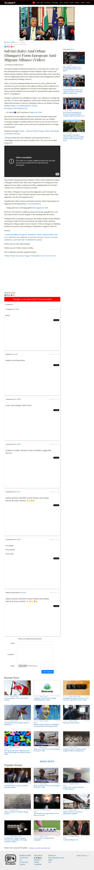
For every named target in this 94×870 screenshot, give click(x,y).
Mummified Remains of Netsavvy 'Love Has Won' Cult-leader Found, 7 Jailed (76, 699)
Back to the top (82, 855)
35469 (18, 444)
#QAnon (47, 256)
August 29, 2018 (42, 208)
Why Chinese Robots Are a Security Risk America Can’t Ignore (72, 68)
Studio (83, 2)
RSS (49, 862)
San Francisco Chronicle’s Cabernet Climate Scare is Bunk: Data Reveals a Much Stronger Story (73, 137)
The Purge (55, 2)
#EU (12, 100)
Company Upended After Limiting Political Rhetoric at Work (45, 699)
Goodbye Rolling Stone (70, 840)
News (23, 42)
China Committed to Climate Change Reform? (16, 812)
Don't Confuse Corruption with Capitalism (44, 839)
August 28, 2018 (35, 112)
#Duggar (27, 256)
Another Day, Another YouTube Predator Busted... (73, 788)
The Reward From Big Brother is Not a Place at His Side (46, 814)
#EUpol (34, 105)
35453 (15, 354)
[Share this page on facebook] (7, 46)
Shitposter (37, 860)
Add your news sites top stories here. (40, 848)
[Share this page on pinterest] (11, 46)
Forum (88, 2)
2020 (60, 2)
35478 (18, 539)
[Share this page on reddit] (14, 46)
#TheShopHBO (35, 256)
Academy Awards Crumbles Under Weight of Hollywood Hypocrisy (74, 750)
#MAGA (53, 256)
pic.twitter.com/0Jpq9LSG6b (15, 108)
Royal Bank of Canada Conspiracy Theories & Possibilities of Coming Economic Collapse (15, 840)
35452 (17, 309)
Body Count (39, 2)
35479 (24, 593)
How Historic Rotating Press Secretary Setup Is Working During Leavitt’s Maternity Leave (74, 114)
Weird (71, 2)
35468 (18, 399)
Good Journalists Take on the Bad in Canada (16, 699)
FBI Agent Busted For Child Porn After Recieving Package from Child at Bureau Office (17, 752)
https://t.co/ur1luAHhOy (31, 204)
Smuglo (36, 862)
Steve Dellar (11, 42)
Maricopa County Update (71, 723)
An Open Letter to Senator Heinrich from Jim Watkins (16, 786)
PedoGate (47, 2)
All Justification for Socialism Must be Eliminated (16, 723)
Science (66, 2)
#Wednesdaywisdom (17, 256)
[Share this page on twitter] (5, 46)
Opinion (77, 2)
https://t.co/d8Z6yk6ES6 (21, 105)
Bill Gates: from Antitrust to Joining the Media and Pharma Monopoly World (46, 725)
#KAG (42, 256)
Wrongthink (37, 864)
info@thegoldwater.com (56, 858)
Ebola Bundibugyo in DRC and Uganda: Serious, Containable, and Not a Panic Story (73, 91)
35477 (18, 492)
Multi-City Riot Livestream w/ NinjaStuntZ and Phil (73, 812)
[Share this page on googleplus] (9, 46)
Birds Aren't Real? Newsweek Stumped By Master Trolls (47, 750)
